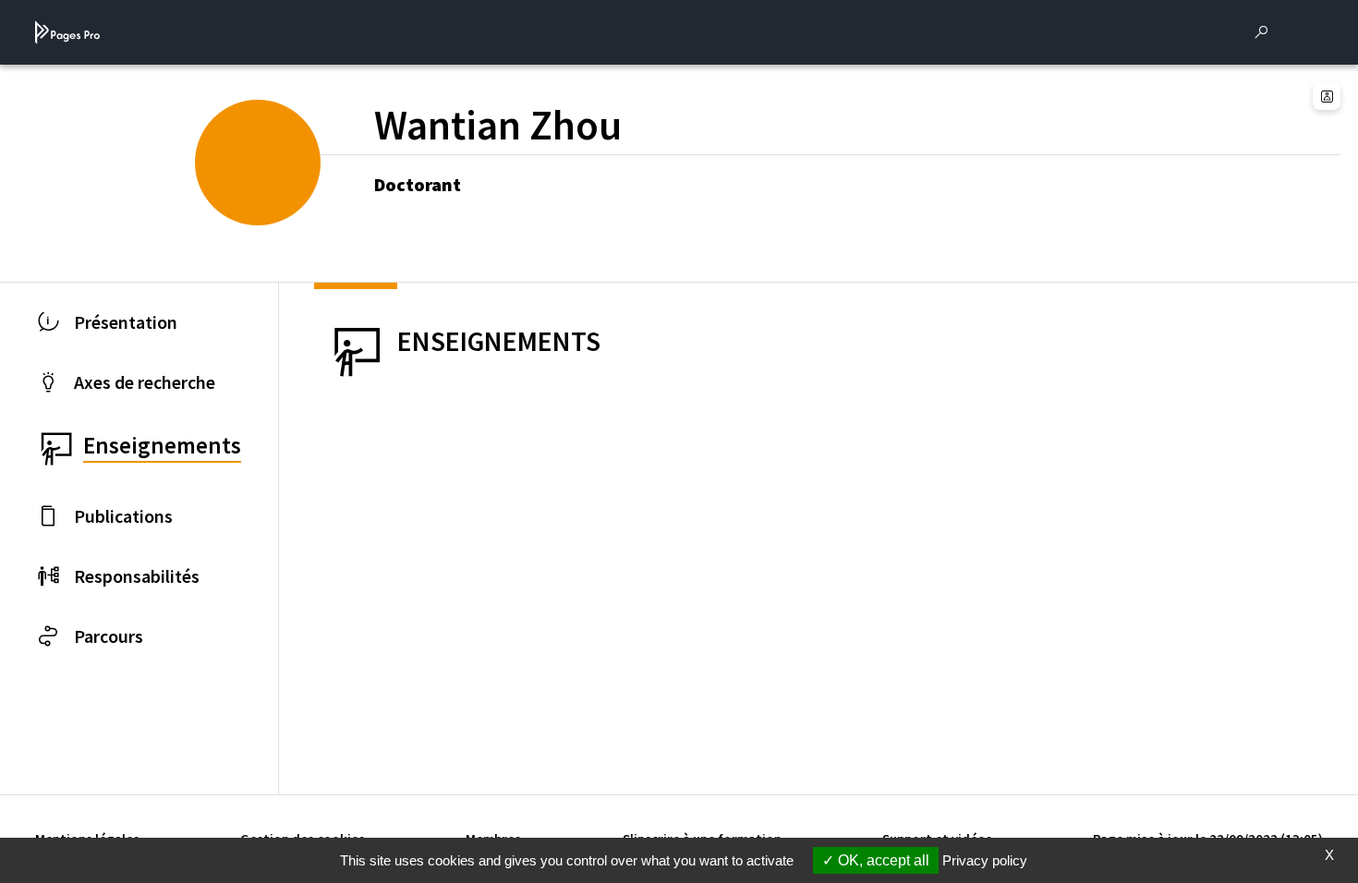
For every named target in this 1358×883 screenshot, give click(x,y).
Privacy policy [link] (984, 860)
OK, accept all (881, 860)
